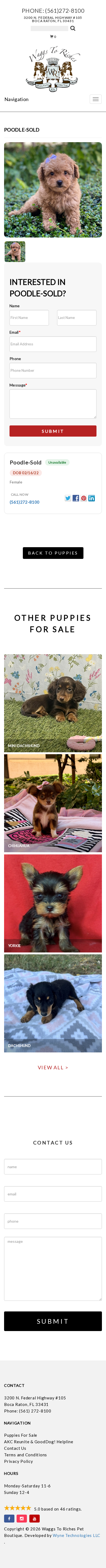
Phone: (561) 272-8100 (27, 1410)
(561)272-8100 (64, 10)
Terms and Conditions (25, 1454)
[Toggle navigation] (96, 99)
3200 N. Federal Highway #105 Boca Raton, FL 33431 (53, 19)
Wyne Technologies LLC (76, 1535)
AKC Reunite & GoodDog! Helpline (38, 1441)
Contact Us (15, 1448)
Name (15, 305)
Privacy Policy (18, 1461)
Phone (15, 358)
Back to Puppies (53, 552)
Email (15, 332)
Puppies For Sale (20, 1435)
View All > (53, 1067)
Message (18, 385)
